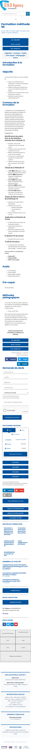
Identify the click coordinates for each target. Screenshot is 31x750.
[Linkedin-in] (12, 624)
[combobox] (13, 14)
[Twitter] (8, 624)
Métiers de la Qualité (13, 259)
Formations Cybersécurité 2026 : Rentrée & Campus (14, 574)
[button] (15, 19)
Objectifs (8, 53)
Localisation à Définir (21, 439)
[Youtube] (16, 624)
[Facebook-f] (4, 624)
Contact (23, 647)
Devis (15, 58)
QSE (7, 31)
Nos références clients (23, 632)
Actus (7, 647)
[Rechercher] (28, 14)
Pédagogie (20, 55)
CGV (8, 640)
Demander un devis (12, 417)
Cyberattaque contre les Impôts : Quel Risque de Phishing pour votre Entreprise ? (15, 566)
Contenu (16, 53)
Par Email (5, 613)
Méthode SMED (12, 258)
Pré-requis (10, 55)
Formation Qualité (14, 31)
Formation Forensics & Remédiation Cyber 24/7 (11, 580)
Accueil (3, 31)
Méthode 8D (11, 256)
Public (24, 53)
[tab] (9, 430)
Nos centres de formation (7, 633)
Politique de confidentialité (15, 656)
